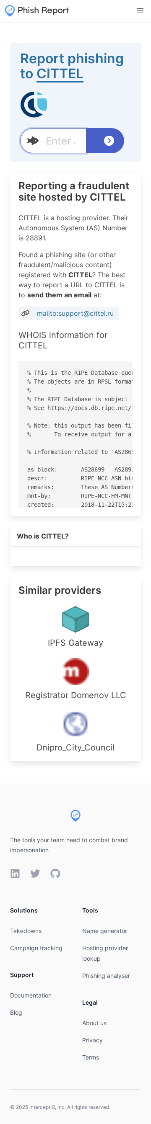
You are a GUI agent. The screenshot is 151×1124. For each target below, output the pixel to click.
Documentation (31, 995)
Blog (16, 1012)
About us (94, 1022)
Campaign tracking (36, 947)
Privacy (92, 1040)
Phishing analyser (106, 975)
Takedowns (26, 930)
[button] (140, 11)
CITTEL (59, 73)
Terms (90, 1057)
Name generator (104, 930)
